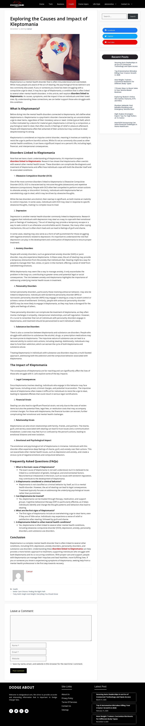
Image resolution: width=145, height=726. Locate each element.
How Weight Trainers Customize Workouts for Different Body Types (124, 82)
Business (60, 4)
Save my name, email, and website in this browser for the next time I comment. (48, 664)
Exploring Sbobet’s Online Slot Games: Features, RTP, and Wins (125, 99)
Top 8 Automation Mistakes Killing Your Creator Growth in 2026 (126, 73)
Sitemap (65, 710)
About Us (66, 694)
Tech (51, 4)
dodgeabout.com (25, 694)
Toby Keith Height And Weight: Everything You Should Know (35, 594)
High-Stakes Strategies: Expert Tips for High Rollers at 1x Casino (125, 116)
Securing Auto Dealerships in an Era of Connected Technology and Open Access (126, 64)
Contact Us (125, 4)
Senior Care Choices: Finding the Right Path (29, 591)
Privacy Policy (67, 698)
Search (132, 16)
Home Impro (83, 4)
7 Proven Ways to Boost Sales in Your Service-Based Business (126, 90)
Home (41, 4)
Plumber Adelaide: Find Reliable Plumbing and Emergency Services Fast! (124, 107)
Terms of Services (69, 702)
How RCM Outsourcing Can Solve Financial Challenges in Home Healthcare (126, 124)
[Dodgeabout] (17, 4)
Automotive (109, 4)
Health (71, 4)
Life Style (96, 4)
